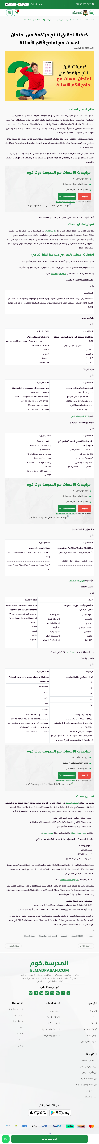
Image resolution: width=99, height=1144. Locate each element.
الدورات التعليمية (16, 1009)
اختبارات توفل (91, 1091)
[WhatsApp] (6, 1139)
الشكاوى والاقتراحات (51, 1035)
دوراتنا (94, 1017)
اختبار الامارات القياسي (80, 416)
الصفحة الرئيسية (88, 20)
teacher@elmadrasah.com (65, 202)
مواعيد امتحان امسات (69, 879)
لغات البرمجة (18, 1021)
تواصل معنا (92, 1035)
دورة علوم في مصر (88, 1066)
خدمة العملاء (54, 1011)
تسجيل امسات (47, 833)
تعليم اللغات (18, 1015)
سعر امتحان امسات (78, 833)
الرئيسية (93, 1011)
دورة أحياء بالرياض (89, 1072)
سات (21, 1039)
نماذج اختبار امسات (58, 273)
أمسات (20, 1033)
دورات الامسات (29, 936)
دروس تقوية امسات (77, 580)
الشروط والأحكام (53, 1023)
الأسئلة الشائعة (53, 1017)
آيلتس (20, 1045)
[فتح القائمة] (91, 12)
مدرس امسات (50, 231)
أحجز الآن (84, 196)
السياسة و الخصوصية (51, 1029)
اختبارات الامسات (77, 936)
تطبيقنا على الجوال (88, 1041)
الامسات (64, 936)
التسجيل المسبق (72, 803)
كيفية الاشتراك (90, 1029)
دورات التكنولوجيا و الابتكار (86, 1085)
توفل (21, 1027)
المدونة (94, 1023)
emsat (90, 936)
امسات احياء (71, 652)
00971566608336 (68, 196)
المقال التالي (85, 946)
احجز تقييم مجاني (49, 1139)
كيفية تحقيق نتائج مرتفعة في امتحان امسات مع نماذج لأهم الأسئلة (46, 20)
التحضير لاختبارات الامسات (48, 936)
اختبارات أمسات (91, 1097)
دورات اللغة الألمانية (89, 1079)
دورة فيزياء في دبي (88, 1060)
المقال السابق (14, 946)
